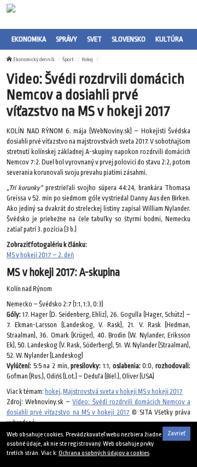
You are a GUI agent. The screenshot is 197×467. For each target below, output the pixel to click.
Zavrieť (176, 433)
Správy (66, 39)
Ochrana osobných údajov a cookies (104, 453)
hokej (52, 391)
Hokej (87, 59)
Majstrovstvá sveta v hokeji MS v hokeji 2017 (123, 391)
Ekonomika (28, 39)
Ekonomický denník (34, 59)
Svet (94, 39)
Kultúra (169, 39)
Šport (68, 59)
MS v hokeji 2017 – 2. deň (40, 255)
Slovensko (129, 39)
